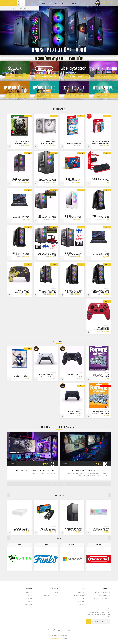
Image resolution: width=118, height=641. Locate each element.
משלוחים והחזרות (79, 595)
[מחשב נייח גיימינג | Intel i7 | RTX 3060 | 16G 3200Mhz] (72, 274)
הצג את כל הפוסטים (59, 484)
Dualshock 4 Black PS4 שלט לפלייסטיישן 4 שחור (74, 375)
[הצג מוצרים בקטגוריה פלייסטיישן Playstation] (74, 71)
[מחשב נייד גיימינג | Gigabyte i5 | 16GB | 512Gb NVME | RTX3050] (19, 200)
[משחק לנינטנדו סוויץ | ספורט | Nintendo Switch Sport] (72, 126)
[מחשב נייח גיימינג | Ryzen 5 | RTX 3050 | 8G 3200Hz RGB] (46, 163)
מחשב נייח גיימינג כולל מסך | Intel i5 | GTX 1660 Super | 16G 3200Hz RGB (47, 254)
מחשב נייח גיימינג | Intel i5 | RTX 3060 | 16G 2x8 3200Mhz (100, 217)
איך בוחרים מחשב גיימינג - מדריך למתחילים (35, 470)
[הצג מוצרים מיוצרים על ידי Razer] (72, 559)
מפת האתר (81, 592)
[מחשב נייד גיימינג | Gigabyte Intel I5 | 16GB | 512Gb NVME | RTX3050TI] (98, 237)
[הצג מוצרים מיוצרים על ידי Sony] (19, 559)
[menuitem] (72, 592)
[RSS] (49, 630)
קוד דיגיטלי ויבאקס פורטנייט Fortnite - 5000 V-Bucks (100, 375)
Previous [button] (109, 495)
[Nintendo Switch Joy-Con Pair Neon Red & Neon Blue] (98, 126)
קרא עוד (65, 463)
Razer (72, 545)
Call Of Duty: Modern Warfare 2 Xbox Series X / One (21, 143)
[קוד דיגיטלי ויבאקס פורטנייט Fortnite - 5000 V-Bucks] (98, 358)
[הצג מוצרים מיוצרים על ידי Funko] (98, 559)
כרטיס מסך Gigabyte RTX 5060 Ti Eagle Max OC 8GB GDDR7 (101, 529)
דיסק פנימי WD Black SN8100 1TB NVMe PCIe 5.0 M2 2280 (21, 529)
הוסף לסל (88, 146)
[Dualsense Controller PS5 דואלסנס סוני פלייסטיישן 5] (46, 358)
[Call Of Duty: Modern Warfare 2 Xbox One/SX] (19, 126)
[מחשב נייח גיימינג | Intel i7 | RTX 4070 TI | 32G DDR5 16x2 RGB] (46, 274)
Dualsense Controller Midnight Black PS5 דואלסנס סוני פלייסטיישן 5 (74, 413)
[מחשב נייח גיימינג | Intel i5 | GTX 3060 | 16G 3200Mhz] (72, 200)
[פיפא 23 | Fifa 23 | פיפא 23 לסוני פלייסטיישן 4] (19, 358)
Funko (99, 545)
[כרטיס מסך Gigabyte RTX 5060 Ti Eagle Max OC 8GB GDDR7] (98, 512)
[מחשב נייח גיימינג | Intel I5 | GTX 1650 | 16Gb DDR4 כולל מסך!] (46, 200)
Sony (19, 545)
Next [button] (8, 495)
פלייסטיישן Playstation (76, 76)
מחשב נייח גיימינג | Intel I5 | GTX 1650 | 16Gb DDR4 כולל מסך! (47, 217)
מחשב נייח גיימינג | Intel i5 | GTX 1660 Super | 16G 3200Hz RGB (73, 254)
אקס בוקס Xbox (15, 76)
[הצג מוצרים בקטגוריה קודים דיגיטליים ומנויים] (44, 90)
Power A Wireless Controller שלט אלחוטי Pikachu (21, 292)
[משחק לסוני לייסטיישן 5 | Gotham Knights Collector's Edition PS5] (46, 126)
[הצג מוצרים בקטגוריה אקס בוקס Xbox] (15, 71)
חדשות (56, 592)
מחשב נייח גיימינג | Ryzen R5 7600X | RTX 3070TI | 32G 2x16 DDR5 (20, 180)
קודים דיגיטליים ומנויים (47, 96)
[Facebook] (64, 630)
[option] (59, 27)
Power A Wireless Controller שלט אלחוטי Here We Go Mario (101, 329)
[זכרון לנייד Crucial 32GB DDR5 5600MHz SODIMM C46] (46, 512)
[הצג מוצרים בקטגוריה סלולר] (15, 90)
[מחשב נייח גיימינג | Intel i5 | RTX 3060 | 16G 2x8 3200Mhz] (98, 200)
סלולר (12, 96)
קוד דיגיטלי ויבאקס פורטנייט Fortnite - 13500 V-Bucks (100, 412)
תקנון (82, 598)
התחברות (17, 1)
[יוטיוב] (59, 630)
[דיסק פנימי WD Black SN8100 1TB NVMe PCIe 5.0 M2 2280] (19, 512)
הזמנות (30, 595)
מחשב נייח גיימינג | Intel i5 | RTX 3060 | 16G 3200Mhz (73, 217)
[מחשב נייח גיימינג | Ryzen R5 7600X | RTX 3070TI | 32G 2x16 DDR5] (19, 163)
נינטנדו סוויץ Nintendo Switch (47, 76)
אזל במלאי (106, 386)
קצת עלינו (81, 604)
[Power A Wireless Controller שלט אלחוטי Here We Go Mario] (98, 311)
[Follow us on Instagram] (54, 630)
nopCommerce (55, 638)
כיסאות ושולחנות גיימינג (77, 96)
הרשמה (88, 621)
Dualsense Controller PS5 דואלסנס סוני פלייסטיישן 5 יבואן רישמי (47, 376)
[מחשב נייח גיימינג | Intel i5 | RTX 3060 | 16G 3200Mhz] (98, 274)
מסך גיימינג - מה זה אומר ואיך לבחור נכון (89, 470)
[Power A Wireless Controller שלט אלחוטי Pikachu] (19, 274)
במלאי (107, 116)
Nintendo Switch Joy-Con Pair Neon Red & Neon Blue (100, 142)
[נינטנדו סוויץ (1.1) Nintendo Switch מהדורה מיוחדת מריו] (72, 163)
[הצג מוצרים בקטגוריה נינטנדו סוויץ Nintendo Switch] (44, 71)
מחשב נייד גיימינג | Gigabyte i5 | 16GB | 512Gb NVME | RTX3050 (21, 217)
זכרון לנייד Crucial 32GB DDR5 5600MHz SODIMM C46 (47, 529)
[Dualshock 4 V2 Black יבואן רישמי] (72, 358)
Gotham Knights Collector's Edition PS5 (48, 142)
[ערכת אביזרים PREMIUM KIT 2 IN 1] (98, 163)
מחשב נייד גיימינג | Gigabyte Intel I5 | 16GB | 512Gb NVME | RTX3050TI (101, 254)
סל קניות (9, 3)
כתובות (30, 598)
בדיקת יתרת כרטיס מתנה (51, 595)
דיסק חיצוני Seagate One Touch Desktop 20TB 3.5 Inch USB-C (74, 529)
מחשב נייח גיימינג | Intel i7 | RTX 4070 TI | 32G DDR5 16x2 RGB (47, 292)
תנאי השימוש (80, 601)
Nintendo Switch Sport (74, 143)
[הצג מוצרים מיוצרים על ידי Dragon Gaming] (46, 559)
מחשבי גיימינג (103, 76)
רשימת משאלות (28, 604)
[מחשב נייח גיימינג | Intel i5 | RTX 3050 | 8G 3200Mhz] (19, 237)
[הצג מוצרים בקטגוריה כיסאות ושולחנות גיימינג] (74, 90)
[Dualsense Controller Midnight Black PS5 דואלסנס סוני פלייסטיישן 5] (72, 395)
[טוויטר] (69, 630)
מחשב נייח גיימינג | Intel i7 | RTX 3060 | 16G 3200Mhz (73, 291)
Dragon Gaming (46, 545)
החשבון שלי (29, 592)
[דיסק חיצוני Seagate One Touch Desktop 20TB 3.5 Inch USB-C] (72, 512)
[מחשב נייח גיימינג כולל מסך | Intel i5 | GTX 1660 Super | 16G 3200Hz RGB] (46, 237)
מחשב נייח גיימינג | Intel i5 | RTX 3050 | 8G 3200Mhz (20, 254)
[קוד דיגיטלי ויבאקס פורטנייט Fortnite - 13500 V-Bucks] (98, 395)
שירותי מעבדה (103, 96)
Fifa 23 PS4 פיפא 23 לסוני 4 (21, 376)
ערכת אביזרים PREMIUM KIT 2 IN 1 (100, 180)
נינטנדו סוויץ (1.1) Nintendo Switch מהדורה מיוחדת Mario (73, 180)
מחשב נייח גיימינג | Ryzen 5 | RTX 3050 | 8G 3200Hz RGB (47, 180)
